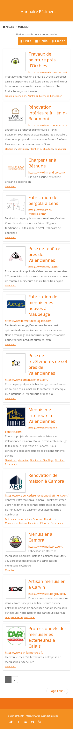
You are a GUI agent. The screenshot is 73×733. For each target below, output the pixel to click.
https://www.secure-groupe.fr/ (47, 594)
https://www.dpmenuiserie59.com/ (26, 380)
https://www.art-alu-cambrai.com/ (41, 212)
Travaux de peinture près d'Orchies (42, 59)
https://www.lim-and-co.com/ (46, 172)
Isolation (9, 95)
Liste (27, 41)
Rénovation (56, 95)
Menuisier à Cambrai (40, 537)
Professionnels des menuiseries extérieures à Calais (47, 637)
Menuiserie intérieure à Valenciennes (41, 415)
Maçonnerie (11, 522)
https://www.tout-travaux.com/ (47, 125)
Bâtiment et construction (18, 519)
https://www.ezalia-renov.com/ (47, 72)
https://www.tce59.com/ (43, 267)
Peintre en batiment (38, 95)
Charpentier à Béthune (42, 163)
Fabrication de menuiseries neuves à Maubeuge (42, 305)
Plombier (59, 460)
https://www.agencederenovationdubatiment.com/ (37, 495)
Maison (23, 522)
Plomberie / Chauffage (41, 148)
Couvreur (38, 519)
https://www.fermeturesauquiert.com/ (29, 321)
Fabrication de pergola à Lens (43, 200)
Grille (43, 41)
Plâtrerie (44, 522)
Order (60, 41)
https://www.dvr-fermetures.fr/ (24, 652)
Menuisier (23, 26)
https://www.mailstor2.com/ (45, 546)
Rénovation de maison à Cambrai (46, 478)
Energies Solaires (14, 617)
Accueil (9, 26)
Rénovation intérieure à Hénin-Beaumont (47, 112)
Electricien (10, 148)
